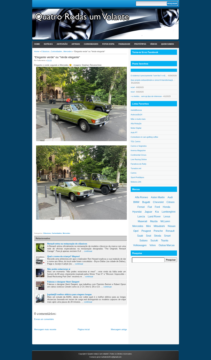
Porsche (158, 231)
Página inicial (84, 329)
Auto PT (134, 132)
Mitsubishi (159, 226)
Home (37, 44)
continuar (88, 251)
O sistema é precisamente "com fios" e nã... (149, 76)
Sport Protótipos (137, 177)
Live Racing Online (139, 159)
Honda (166, 207)
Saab (140, 235)
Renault (170, 231)
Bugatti (146, 202)
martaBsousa (136, 110)
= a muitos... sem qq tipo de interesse (146, 96)
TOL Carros (135, 141)
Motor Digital (136, 128)
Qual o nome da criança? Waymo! (63, 256)
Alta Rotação (136, 124)
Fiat (149, 207)
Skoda (157, 235)
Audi (170, 197)
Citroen (170, 202)
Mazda (154, 221)
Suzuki (154, 240)
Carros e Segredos (139, 146)
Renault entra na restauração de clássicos (67, 244)
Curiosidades (91, 44)
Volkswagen (140, 245)
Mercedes (67, 51)
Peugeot (146, 231)
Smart (167, 235)
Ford (157, 207)
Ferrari (141, 207)
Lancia (141, 216)
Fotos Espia (108, 44)
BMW (136, 202)
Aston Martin (158, 197)
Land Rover (154, 216)
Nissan (172, 226)
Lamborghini (168, 211)
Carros (133, 173)
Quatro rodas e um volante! (98, 354)
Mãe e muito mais (138, 119)
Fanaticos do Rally (138, 164)
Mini (148, 226)
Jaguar (148, 211)
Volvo (152, 245)
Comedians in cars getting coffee (144, 137)
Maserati (142, 221)
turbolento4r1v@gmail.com (111, 357)
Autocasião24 (136, 115)
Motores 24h (136, 182)
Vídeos (153, 44)
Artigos (76, 44)
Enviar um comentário (44, 319)
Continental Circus (138, 155)
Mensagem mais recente (45, 329)
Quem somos (167, 44)
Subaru (143, 240)
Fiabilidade (124, 44)
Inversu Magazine (138, 150)
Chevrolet (158, 202)
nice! (133, 92)
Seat (148, 235)
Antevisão (62, 44)
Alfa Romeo (141, 197)
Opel (136, 231)
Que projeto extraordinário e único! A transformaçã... (152, 80)
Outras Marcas (166, 245)
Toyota (164, 240)
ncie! (133, 87)
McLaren (165, 221)
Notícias (48, 44)
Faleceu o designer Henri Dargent (63, 282)
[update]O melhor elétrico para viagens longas (69, 294)
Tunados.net (136, 168)
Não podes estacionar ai (58, 269)
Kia (157, 211)
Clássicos (45, 51)
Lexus (166, 216)
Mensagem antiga (119, 329)
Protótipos (140, 44)
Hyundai (137, 211)
